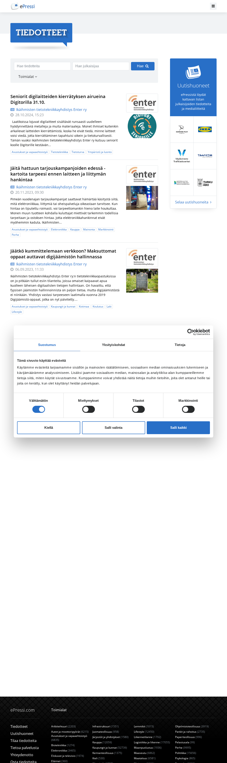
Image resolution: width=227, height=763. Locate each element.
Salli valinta (113, 427)
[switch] (88, 409)
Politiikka (185, 753)
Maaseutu (144, 753)
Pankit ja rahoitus (190, 732)
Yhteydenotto (21, 754)
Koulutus (98, 306)
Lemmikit (144, 726)
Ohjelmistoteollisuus (192, 726)
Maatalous (145, 758)
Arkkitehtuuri (63, 726)
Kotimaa (84, 306)
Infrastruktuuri (105, 726)
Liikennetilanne (147, 737)
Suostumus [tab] (47, 345)
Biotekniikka (63, 745)
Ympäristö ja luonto (100, 152)
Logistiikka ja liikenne (152, 742)
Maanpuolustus (148, 747)
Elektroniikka (59, 229)
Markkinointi (106, 229)
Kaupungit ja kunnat (63, 306)
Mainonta (89, 229)
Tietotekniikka (59, 152)
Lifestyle (17, 312)
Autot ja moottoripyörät (70, 732)
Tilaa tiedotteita (23, 740)
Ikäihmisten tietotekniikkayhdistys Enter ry (51, 109)
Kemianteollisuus (107, 753)
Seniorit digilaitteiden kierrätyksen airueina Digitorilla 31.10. (58, 99)
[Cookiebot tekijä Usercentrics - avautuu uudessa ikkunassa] (190, 332)
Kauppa (75, 229)
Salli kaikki (178, 427)
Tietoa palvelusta (24, 747)
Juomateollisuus (105, 732)
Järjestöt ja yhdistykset (110, 737)
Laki (109, 306)
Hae (140, 66)
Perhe (15, 235)
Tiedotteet (19, 726)
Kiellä (48, 427)
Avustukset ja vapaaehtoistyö (30, 152)
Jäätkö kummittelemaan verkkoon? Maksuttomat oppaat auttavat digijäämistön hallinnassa (63, 254)
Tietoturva (78, 152)
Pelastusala (185, 742)
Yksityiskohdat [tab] (113, 345)
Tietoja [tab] (180, 345)
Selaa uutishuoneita (192, 202)
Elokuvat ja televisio (67, 756)
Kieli (98, 758)
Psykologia (185, 758)
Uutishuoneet (21, 733)
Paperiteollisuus (188, 737)
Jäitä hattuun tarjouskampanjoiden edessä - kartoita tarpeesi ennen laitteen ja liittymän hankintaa (58, 174)
